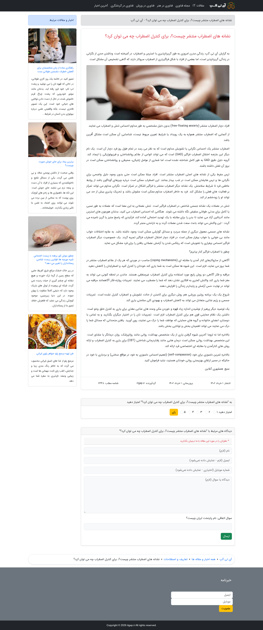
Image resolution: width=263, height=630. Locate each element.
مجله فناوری (183, 5)
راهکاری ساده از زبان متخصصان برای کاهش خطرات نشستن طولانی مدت (55, 69)
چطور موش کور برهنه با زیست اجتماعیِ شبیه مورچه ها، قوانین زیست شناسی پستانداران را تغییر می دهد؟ (54, 259)
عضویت (225, 608)
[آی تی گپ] (221, 5)
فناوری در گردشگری (122, 5)
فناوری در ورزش (145, 5)
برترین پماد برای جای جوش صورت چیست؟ (56, 163)
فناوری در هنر (165, 5)
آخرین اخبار (101, 5)
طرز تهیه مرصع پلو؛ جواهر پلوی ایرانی (55, 354)
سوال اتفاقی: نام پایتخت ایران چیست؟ (209, 518)
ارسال (226, 536)
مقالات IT (198, 5)
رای (174, 412)
